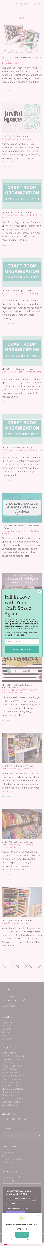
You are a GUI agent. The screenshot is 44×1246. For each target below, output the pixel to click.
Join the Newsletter (22, 649)
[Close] (40, 591)
